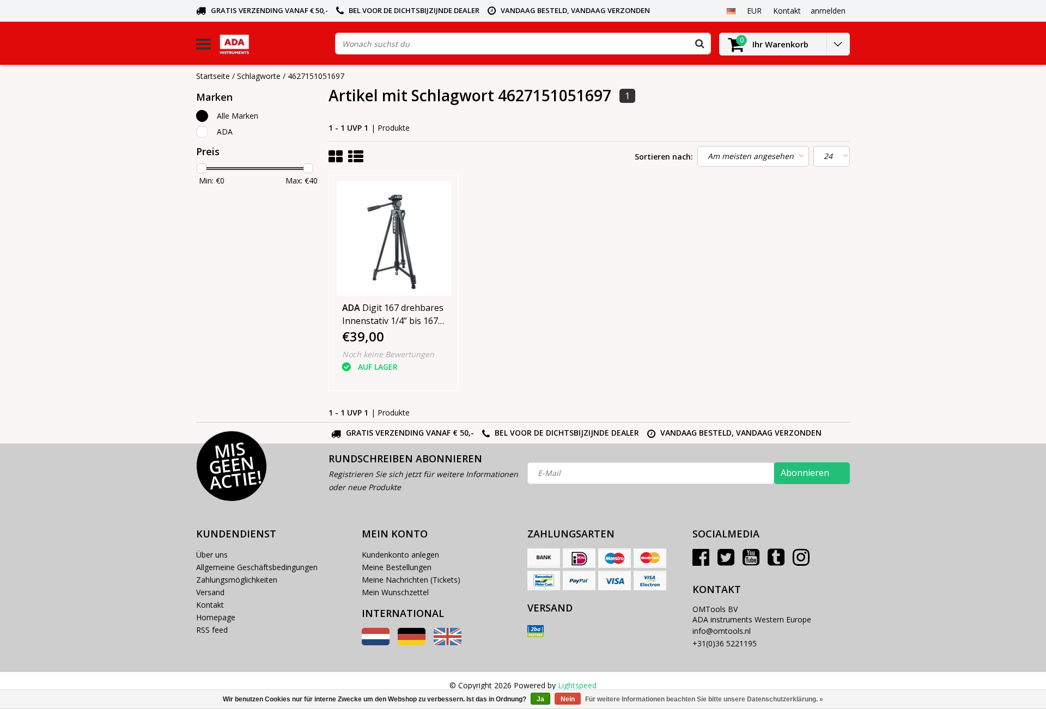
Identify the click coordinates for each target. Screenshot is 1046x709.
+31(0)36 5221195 (724, 643)
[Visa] (614, 580)
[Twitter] (725, 561)
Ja (540, 699)
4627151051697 (316, 76)
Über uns (212, 554)
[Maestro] (614, 558)
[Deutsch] (731, 10)
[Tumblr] (776, 561)
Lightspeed (577, 685)
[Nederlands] (376, 642)
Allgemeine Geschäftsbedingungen (257, 567)
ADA (225, 131)
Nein (568, 699)
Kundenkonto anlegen (400, 554)
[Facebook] (700, 561)
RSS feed (212, 630)
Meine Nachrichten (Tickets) (411, 579)
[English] (447, 642)
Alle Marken (237, 116)
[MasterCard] (650, 558)
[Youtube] (751, 561)
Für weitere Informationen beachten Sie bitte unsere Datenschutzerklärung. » (704, 699)
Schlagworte (259, 76)
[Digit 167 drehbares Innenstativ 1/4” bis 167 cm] (394, 238)
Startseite (213, 76)
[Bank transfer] (543, 558)
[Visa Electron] (650, 580)
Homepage (215, 617)
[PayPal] (579, 580)
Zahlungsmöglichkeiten (236, 579)
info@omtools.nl (721, 631)
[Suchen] (699, 43)
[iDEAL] (579, 558)
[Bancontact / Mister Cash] (543, 580)
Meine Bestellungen (396, 567)
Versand (210, 592)
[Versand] (535, 631)
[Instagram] (801, 561)
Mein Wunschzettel (395, 592)
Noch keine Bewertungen (388, 354)
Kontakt (210, 605)
